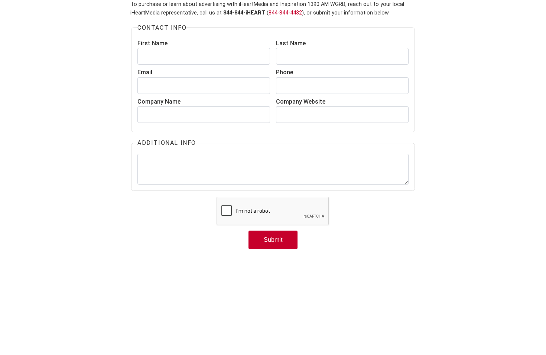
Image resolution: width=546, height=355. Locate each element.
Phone (284, 72)
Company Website (300, 101)
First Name (152, 43)
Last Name (291, 43)
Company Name (159, 101)
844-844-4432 (285, 13)
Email (144, 72)
